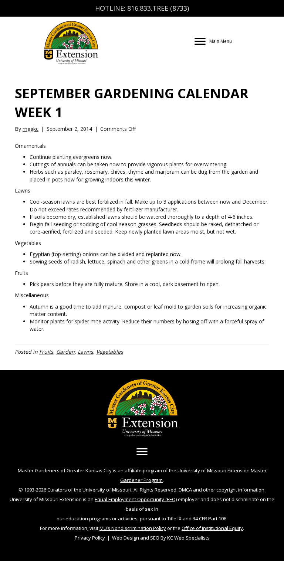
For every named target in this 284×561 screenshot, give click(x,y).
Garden (65, 351)
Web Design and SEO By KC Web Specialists (161, 537)
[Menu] (142, 452)
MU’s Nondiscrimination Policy (132, 528)
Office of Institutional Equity (212, 528)
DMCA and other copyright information (221, 489)
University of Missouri (106, 489)
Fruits (46, 351)
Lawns (85, 351)
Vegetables (109, 351)
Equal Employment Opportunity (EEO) (136, 499)
